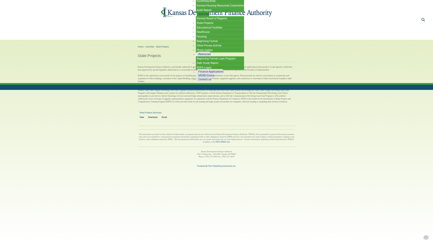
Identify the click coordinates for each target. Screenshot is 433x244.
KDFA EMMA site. (223, 142)
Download (152, 117)
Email (164, 117)
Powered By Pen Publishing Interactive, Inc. (216, 166)
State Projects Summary (151, 112)
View (142, 117)
